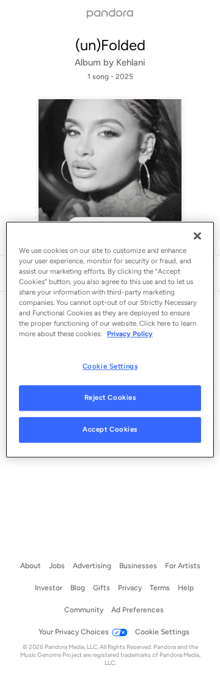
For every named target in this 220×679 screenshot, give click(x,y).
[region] (110, 339)
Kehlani (130, 62)
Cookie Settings (110, 366)
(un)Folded (110, 45)
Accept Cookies (110, 429)
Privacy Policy (130, 333)
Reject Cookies (110, 397)
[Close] (197, 235)
